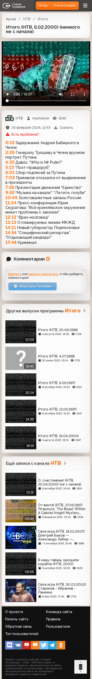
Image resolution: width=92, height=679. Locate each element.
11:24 (10, 202)
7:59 (9, 187)
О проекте (14, 612)
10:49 (11, 197)
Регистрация (65, 5)
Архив (11, 19)
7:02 (10, 177)
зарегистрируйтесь (43, 274)
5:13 (9, 167)
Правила (53, 619)
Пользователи (58, 626)
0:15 (9, 142)
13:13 (10, 222)
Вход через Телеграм (35, 286)
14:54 (11, 232)
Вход (43, 5)
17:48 (11, 242)
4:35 (9, 162)
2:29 (10, 152)
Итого (43, 19)
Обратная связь (18, 626)
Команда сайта (59, 612)
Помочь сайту (16, 619)
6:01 (10, 172)
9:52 (9, 192)
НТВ (26, 19)
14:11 (10, 227)
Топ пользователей (21, 634)
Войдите (15, 274)
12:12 (10, 217)
